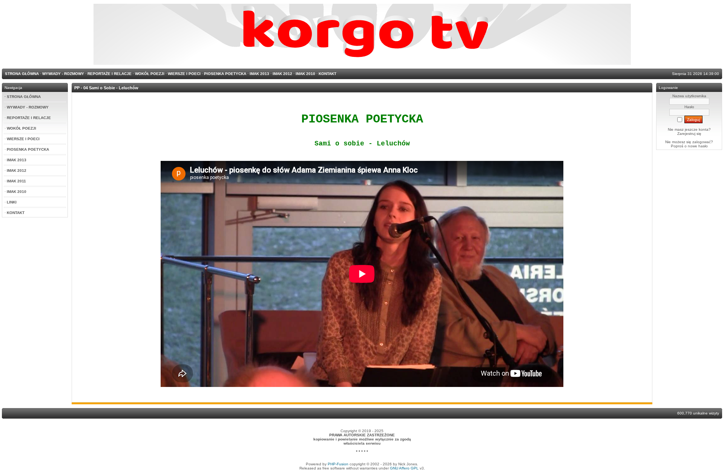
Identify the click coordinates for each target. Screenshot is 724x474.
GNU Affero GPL (404, 468)
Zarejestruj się (689, 133)
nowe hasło (698, 146)
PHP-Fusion (338, 464)
